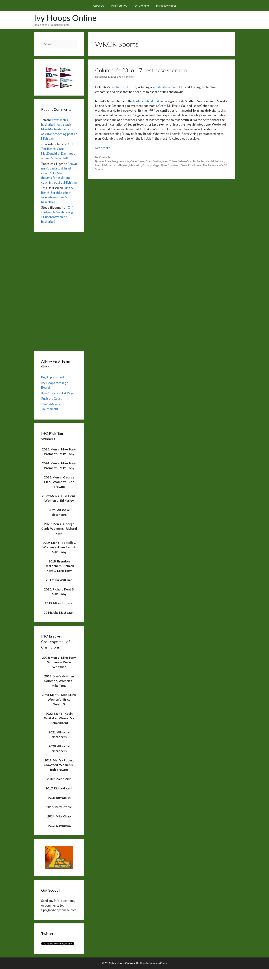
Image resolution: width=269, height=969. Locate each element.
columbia (124, 161)
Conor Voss (137, 161)
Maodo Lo (135, 165)
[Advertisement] (59, 291)
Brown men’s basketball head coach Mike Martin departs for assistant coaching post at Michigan (59, 129)
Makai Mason (120, 165)
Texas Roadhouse (191, 165)
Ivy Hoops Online (65, 18)
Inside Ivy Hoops (166, 5)
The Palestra (210, 165)
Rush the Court (51, 398)
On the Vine (141, 5)
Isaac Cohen (169, 161)
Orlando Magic (151, 165)
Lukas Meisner (103, 165)
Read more (102, 148)
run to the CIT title (123, 87)
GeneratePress (157, 963)
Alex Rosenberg (108, 161)
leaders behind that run (149, 101)
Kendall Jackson (215, 161)
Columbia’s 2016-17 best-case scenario (141, 70)
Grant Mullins (153, 161)
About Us (98, 5)
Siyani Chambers (170, 165)
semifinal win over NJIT (168, 87)
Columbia (104, 157)
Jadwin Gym (185, 161)
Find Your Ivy (119, 5)
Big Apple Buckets (53, 377)
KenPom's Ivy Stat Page (57, 393)
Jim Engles (199, 161)
